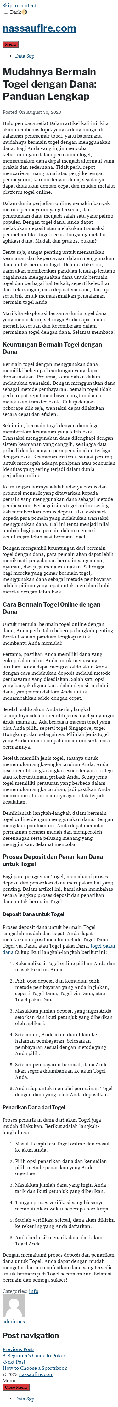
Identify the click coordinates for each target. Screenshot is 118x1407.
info (33, 1291)
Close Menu (16, 1387)
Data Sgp (24, 56)
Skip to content (20, 6)
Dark (18, 12)
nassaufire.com (39, 28)
